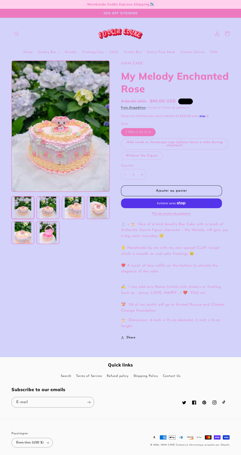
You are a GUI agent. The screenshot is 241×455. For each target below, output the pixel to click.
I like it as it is (138, 132)
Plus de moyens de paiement (171, 213)
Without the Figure (142, 155)
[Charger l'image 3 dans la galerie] (73, 207)
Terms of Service (89, 376)
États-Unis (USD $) (30, 442)
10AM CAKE (168, 445)
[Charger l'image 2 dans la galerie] (48, 207)
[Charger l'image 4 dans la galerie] (98, 207)
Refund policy (117, 376)
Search (66, 376)
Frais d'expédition (133, 107)
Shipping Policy (145, 376)
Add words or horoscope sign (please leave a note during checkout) (175, 144)
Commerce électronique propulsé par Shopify (203, 445)
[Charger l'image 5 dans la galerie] (22, 232)
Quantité (127, 165)
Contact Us (171, 376)
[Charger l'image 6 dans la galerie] (48, 232)
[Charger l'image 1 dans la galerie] (22, 207)
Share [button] (130, 337)
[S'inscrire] (89, 402)
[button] (16, 34)
